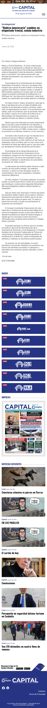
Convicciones (8, 583)
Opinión (4, 519)
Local (3, 489)
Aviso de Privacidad (37, 694)
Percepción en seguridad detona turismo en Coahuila (23, 615)
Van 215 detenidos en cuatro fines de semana (21, 648)
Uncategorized (8, 24)
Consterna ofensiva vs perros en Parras (22, 492)
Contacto (41, 691)
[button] (43, 14)
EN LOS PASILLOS (10, 522)
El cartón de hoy (10, 552)
